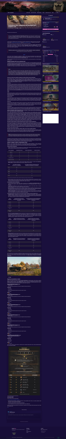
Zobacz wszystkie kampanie (50, 29)
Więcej (52, 12)
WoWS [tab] (56, 54)
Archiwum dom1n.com (48, 12)
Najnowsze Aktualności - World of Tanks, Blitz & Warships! (19, 0)
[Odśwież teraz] (55, 50)
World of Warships (39, 12)
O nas (27, 430)
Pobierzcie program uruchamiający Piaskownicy (13, 399)
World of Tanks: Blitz (33, 12)
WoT (8, 407)
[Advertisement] (51, 118)
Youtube (43, 12)
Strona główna (11, 12)
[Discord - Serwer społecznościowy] (54, 0)
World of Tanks (28, 12)
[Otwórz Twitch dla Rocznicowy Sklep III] (57, 26)
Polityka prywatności (28, 431)
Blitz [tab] (45, 54)
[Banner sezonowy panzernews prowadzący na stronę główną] (33, 6)
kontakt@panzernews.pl (44, 429)
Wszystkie (57, 22)
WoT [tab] (50, 54)
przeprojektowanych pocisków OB (16, 42)
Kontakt (27, 432)
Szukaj (57, 12)
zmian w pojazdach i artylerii (27, 42)
